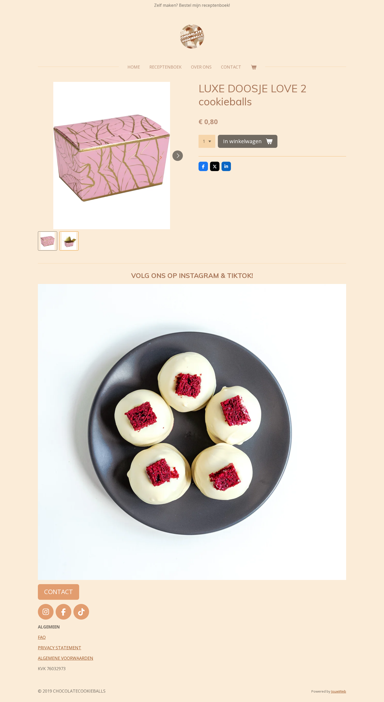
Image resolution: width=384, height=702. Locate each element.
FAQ (42, 637)
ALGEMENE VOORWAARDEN (65, 658)
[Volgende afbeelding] (177, 155)
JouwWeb (338, 691)
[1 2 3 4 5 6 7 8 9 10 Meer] (207, 141)
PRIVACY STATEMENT (59, 648)
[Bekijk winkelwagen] (253, 67)
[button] (47, 241)
